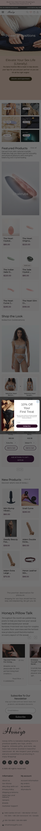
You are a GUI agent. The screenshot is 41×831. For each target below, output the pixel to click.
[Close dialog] (38, 402)
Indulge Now (27, 426)
